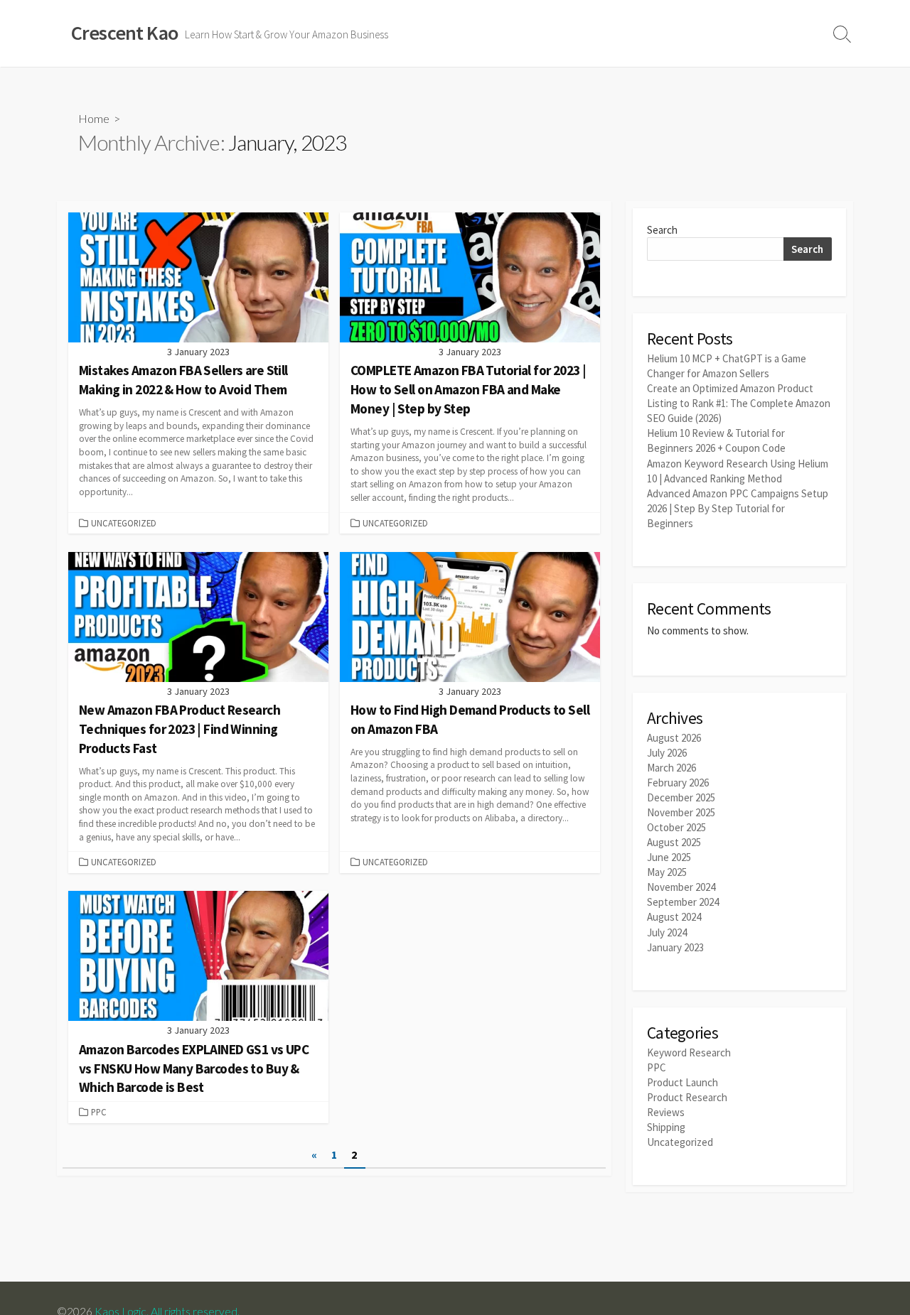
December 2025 (681, 797)
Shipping (666, 1127)
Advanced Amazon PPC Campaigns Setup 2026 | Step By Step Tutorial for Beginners (737, 508)
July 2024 (667, 932)
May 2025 (667, 872)
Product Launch (682, 1082)
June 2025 (669, 857)
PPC (99, 1112)
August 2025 (674, 842)
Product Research (687, 1097)
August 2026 (674, 738)
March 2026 (671, 767)
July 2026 (667, 752)
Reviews (666, 1112)
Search (662, 230)
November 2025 (681, 812)
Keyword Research (689, 1052)
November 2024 (681, 887)
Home (93, 118)
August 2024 (674, 917)
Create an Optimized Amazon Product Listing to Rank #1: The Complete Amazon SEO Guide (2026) (738, 403)
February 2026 (678, 782)
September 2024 (683, 902)
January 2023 (675, 947)
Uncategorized (123, 523)
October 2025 (676, 827)
